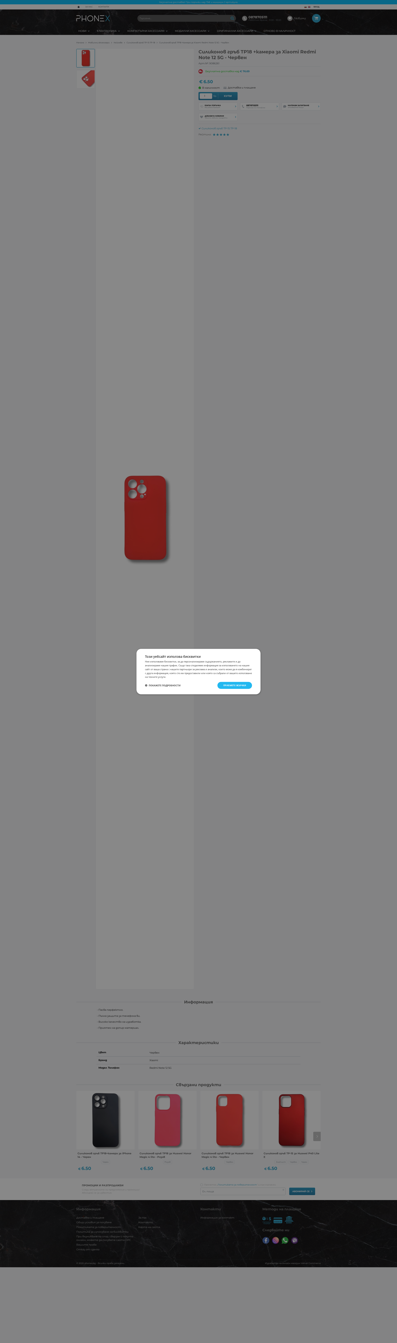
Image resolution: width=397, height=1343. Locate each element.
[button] (163, 685)
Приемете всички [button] (234, 685)
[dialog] (198, 671)
